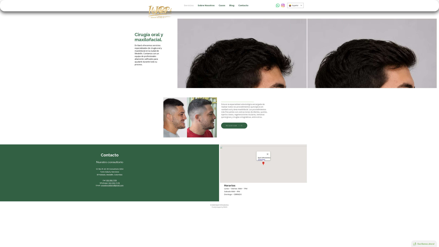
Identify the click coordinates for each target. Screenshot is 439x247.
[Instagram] (283, 5)
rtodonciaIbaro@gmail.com (112, 185)
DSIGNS (225, 207)
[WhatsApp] (278, 5)
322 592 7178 (111, 180)
